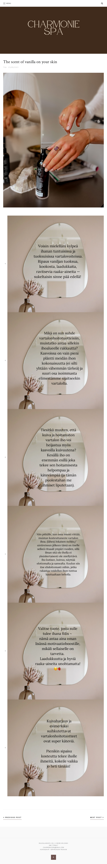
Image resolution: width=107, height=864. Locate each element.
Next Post (96, 817)
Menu (8, 3)
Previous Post (13, 817)
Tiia (5, 67)
